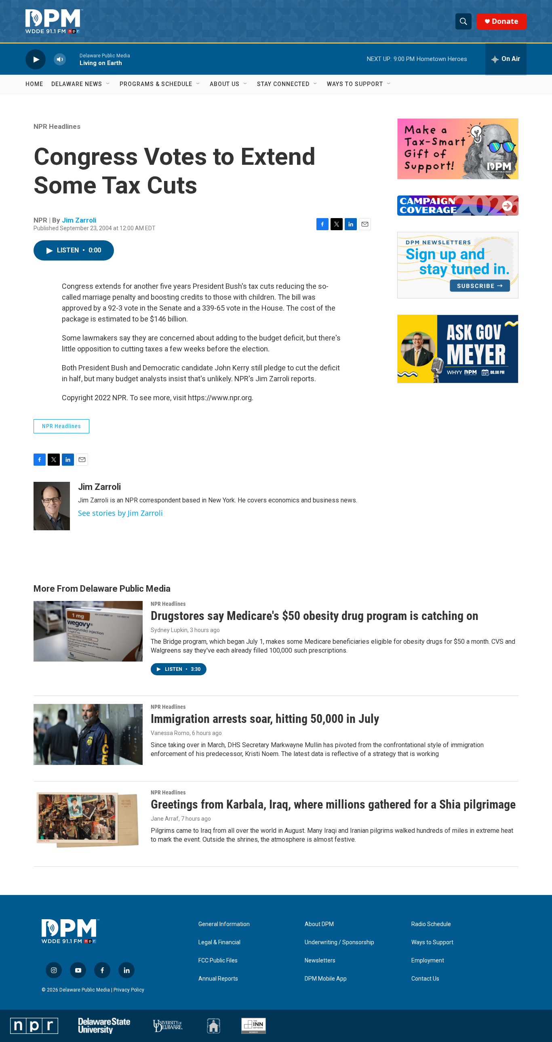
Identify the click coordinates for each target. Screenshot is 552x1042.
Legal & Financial (219, 942)
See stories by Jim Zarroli (120, 513)
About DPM (319, 924)
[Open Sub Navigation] (108, 84)
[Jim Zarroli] (52, 506)
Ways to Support (355, 84)
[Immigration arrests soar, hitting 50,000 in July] (88, 734)
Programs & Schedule (156, 84)
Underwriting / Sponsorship (339, 942)
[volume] (60, 59)
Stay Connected (283, 84)
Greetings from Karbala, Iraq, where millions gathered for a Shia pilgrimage (333, 804)
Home (34, 84)
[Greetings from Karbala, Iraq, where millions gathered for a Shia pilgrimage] (88, 820)
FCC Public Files (218, 961)
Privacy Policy (129, 990)
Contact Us (425, 979)
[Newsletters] (458, 265)
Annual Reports (218, 979)
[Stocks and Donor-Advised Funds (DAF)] (458, 149)
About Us (225, 84)
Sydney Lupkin (169, 630)
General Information (224, 924)
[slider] (73, 59)
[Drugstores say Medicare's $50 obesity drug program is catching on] (88, 631)
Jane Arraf (165, 818)
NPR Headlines (57, 126)
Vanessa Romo (170, 733)
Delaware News (76, 84)
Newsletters (320, 961)
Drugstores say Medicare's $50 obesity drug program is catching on (314, 616)
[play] (35, 59)
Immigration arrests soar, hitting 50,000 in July (265, 719)
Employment (427, 961)
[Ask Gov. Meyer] (458, 349)
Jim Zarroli (79, 220)
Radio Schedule (431, 924)
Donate (505, 21)
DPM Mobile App (326, 979)
